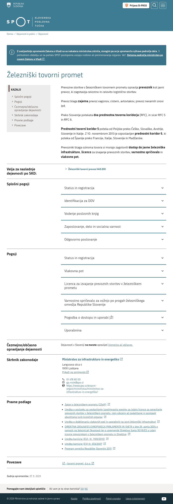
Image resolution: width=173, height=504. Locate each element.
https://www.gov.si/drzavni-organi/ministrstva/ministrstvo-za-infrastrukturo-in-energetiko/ (88, 389)
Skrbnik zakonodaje (26, 115)
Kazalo (74, 498)
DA (82, 488)
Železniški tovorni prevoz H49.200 (87, 169)
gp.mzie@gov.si (75, 382)
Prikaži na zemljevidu (75, 372)
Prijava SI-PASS (138, 5)
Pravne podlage (23, 120)
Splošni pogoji (22, 96)
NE (86, 488)
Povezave (20, 125)
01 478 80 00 (73, 379)
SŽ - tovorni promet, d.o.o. (78, 463)
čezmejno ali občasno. (120, 344)
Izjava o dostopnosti (135, 498)
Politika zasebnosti (91, 498)
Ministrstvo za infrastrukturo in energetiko (92, 359)
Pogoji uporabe (113, 498)
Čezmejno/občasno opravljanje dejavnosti (27, 108)
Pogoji (18, 101)
